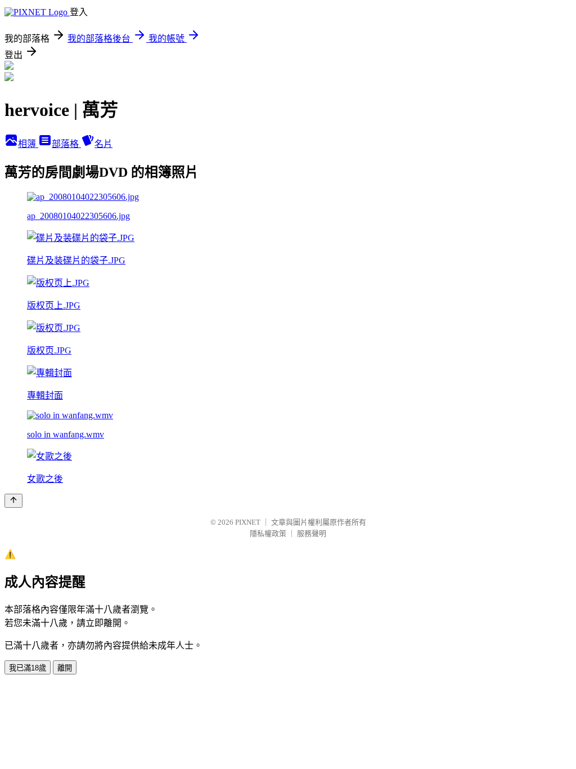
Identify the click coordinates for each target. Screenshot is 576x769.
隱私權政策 (268, 533)
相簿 (28, 144)
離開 (64, 668)
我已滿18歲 (27, 668)
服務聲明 (311, 533)
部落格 (66, 144)
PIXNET (247, 522)
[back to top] (13, 501)
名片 (103, 144)
